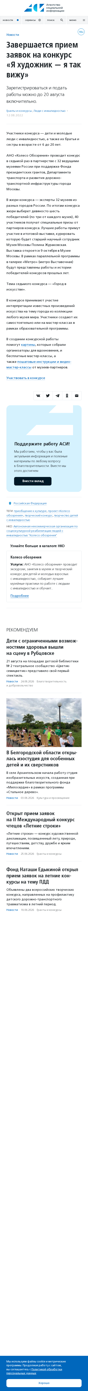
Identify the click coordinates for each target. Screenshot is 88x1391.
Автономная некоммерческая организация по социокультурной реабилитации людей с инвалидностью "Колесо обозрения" (42, 531)
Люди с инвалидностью (50, 111)
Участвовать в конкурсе (25, 378)
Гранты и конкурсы (19, 111)
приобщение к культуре (30, 511)
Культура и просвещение (53, 797)
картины (28, 345)
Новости (12, 34)
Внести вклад (33, 481)
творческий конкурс (39, 515)
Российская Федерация (30, 503)
